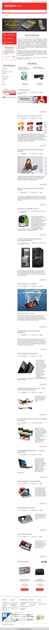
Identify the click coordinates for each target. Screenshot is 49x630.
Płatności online (14, 608)
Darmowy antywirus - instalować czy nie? (29, 116)
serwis (10, 1)
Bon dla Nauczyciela (23, 90)
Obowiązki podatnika (24, 606)
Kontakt (39, 602)
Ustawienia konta (32, 604)
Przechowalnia (32, 605)
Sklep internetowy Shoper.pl (8, 624)
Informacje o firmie (42, 604)
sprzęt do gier (5, 78)
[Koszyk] (43, 7)
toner (3, 82)
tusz (3, 81)
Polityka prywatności (6, 604)
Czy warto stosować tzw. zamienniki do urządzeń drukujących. (32, 419)
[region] (24, 24)
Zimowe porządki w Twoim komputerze (29, 481)
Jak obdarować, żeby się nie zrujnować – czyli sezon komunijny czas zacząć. (31, 389)
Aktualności (4, 68)
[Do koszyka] (30, 84)
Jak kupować (5, 602)
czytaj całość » (43, 111)
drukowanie (4, 79)
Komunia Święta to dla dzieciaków (27, 353)
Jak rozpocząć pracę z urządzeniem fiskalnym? (24, 604)
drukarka (4, 84)
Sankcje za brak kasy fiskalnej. (26, 507)
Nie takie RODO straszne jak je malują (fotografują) (28, 331)
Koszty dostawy (14, 602)
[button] (6, 15)
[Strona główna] (13, 6)
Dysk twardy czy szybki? (24, 534)
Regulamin (4, 605)
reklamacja (10, 42)
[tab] (16, 30)
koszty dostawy (11, 34)
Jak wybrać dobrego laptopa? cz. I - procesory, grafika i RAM (31, 451)
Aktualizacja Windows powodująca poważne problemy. (30, 150)
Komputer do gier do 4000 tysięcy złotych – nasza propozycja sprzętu (30, 239)
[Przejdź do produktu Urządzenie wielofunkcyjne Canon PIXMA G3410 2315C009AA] (40, 572)
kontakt (4, 1)
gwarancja (10, 38)
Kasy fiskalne (4, 70)
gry (2, 74)
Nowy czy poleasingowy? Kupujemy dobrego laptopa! (30, 189)
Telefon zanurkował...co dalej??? (27, 284)
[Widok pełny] (45, 562)
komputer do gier (5, 76)
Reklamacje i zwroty (6, 607)
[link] (24, 24)
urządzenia (4, 73)
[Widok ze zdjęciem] (43, 562)
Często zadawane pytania (7, 71)
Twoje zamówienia (33, 602)
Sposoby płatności (15, 607)
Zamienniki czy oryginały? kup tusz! (27, 208)
